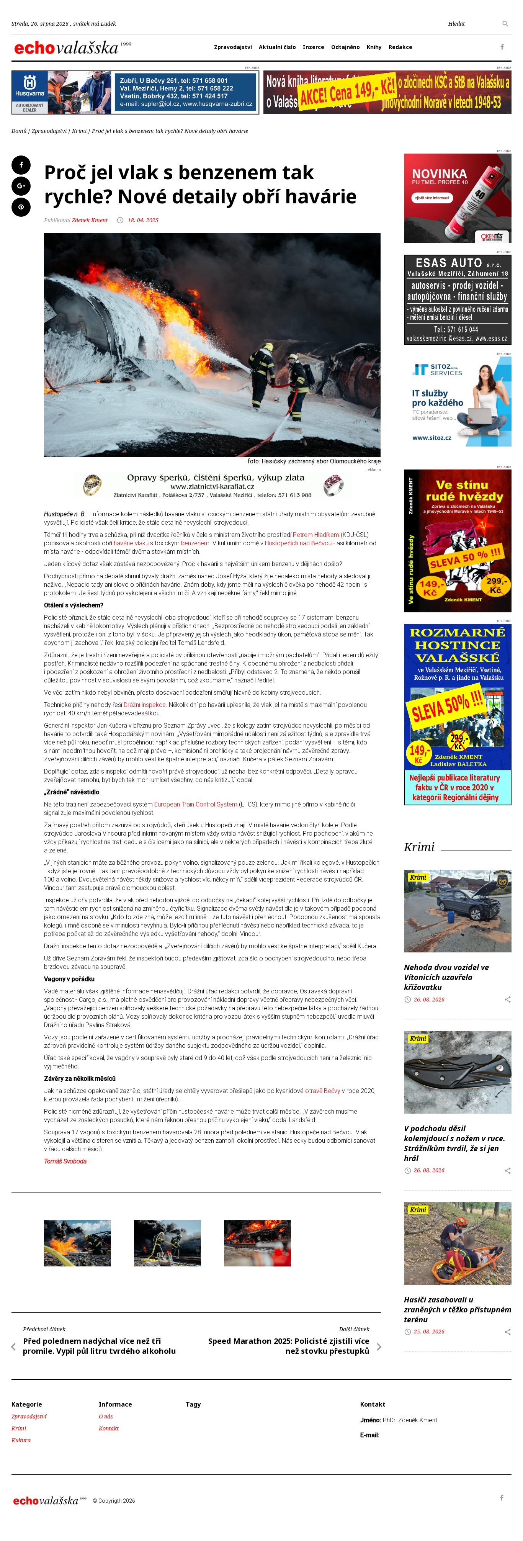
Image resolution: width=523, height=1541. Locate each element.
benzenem (195, 543)
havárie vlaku (131, 543)
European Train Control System (195, 804)
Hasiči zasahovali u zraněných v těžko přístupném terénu (458, 1309)
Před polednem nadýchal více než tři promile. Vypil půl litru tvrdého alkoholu (99, 1346)
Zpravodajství (233, 47)
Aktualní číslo (277, 47)
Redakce (400, 47)
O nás (106, 1416)
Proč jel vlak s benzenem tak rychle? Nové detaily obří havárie (170, 130)
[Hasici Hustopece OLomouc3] (167, 1243)
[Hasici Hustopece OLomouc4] (257, 1243)
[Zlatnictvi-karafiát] (212, 485)
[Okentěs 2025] (458, 197)
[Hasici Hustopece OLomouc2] (77, 1243)
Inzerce (313, 47)
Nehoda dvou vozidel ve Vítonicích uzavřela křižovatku (446, 977)
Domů (18, 130)
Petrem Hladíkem (316, 534)
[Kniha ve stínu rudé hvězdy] (387, 91)
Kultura (21, 1440)
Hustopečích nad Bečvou (298, 543)
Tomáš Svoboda (65, 1161)
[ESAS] (458, 299)
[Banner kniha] (458, 714)
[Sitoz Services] (458, 401)
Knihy (374, 47)
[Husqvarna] (135, 92)
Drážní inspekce (145, 704)
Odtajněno (345, 47)
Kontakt (109, 1428)
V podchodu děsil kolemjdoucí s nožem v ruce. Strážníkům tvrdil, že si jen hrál (454, 1143)
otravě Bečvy (322, 1090)
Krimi (79, 130)
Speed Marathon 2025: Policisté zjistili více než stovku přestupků (288, 1346)
